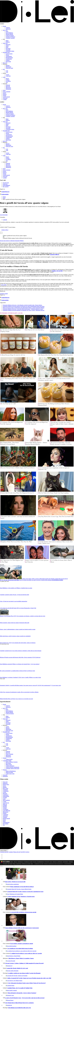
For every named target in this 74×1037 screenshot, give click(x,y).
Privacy (14, 863)
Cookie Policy (18, 863)
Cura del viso (6, 802)
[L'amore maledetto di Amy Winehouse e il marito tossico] (38, 894)
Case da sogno (9, 53)
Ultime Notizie (9, 759)
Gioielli (6, 293)
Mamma (8, 65)
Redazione (5, 776)
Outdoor (8, 60)
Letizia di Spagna (10, 35)
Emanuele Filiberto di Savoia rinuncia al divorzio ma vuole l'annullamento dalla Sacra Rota (23, 306)
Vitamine (5, 817)
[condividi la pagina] (1, 233)
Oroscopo (5, 98)
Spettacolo (8, 28)
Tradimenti (5, 789)
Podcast (4, 94)
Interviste (8, 86)
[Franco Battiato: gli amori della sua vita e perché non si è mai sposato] (38, 920)
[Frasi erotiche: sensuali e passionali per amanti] (38, 936)
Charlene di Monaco (10, 36)
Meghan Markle (9, 34)
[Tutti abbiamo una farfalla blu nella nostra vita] (38, 1005)
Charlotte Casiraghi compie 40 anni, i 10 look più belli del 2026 (14, 594)
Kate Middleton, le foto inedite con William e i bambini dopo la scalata (16, 588)
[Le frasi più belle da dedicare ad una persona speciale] (38, 904)
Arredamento (9, 56)
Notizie (4, 95)
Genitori (5, 808)
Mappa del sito (16, 852)
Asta (4, 240)
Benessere (8, 44)
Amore (7, 726)
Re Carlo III (5, 186)
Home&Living (6, 52)
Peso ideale (8, 763)
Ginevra (8, 240)
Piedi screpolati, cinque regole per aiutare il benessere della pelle (14, 622)
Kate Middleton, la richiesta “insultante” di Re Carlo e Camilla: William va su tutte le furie (20, 677)
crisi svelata (3, 284)
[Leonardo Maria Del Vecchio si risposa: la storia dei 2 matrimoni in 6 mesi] (38, 889)
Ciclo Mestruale (6, 810)
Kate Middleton (9, 32)
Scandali (5, 797)
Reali (7, 31)
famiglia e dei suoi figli (57, 270)
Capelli (4, 801)
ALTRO (2, 102)
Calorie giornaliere (10, 765)
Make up (5, 804)
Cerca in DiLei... (4, 850)
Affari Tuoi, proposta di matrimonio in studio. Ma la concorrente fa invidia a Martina (19, 692)
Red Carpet (5, 788)
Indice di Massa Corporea (11, 762)
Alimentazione (6, 822)
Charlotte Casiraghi (10, 38)
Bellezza (8, 42)
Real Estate (8, 61)
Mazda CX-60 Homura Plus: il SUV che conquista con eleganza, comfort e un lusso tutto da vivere (22, 616)
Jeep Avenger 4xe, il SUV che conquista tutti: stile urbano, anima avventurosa (17, 642)
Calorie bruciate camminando (12, 767)
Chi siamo (5, 863)
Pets (4, 69)
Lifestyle (8, 27)
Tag (4, 825)
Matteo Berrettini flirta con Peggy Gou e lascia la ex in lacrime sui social (16, 698)
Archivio (27, 852)
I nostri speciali (6, 96)
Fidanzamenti (6, 796)
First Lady (5, 781)
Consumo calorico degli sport (12, 768)
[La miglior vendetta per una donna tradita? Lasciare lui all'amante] (38, 970)
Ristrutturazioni (9, 57)
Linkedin (5, 219)
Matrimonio (8, 66)
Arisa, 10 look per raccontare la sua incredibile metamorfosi (13, 601)
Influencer (5, 783)
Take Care (5, 43)
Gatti (7, 72)
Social (4, 785)
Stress (4, 821)
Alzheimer (5, 815)
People (4, 26)
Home (4, 196)
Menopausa (5, 812)
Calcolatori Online (10, 51)
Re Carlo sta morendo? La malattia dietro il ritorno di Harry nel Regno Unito (17, 670)
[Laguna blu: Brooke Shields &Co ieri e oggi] (38, 965)
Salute (7, 45)
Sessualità (8, 49)
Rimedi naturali (6, 818)
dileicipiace (8, 87)
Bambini (5, 806)
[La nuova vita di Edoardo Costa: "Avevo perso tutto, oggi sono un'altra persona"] (38, 995)
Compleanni (5, 791)
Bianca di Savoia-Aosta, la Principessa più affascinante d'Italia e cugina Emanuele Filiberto (23, 307)
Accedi (2, 23)
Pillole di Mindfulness (11, 771)
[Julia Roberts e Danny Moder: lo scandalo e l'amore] (38, 956)
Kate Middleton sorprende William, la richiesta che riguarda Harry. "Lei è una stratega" (20, 664)
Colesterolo (5, 814)
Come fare (8, 76)
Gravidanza (5, 809)
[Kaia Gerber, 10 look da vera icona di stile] (38, 874)
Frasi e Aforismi (6, 91)
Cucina (7, 74)
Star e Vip (5, 30)
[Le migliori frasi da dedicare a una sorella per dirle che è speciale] (38, 951)
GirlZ (4, 77)
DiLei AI (5, 62)
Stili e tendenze (6, 800)
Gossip (4, 792)
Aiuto (32, 863)
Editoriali (8, 85)
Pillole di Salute (9, 772)
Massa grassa (9, 764)
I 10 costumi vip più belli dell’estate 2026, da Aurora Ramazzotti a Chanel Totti (18, 608)
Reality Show (6, 784)
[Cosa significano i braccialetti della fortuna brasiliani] (38, 946)
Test (7, 82)
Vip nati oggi (6, 182)
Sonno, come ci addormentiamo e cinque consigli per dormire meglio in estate (17, 629)
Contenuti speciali (4, 852)
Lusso (4, 798)
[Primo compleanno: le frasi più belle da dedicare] (38, 884)
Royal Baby (5, 823)
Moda (7, 40)
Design (7, 55)
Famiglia (2, 293)
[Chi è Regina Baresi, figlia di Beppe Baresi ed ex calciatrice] (38, 1000)
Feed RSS (22, 852)
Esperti (4, 93)
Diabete (4, 813)
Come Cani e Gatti (10, 773)
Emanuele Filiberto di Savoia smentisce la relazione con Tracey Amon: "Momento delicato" (24, 310)
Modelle (5, 787)
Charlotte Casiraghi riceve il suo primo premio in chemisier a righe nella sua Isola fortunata (20, 650)
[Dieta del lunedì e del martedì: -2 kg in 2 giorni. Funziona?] (38, 990)
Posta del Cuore (9, 68)
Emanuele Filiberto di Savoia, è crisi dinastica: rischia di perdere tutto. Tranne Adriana (22, 305)
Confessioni (5, 795)
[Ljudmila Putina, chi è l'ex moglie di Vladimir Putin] (38, 985)
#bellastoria (8, 89)
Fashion (7, 79)
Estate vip (5, 184)
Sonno (4, 819)
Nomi (4, 90)
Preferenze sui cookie (26, 863)
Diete (7, 47)
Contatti (5, 99)
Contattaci (10, 852)
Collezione (12, 240)
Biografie (5, 793)
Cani (7, 70)
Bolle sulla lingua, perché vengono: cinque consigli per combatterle (15, 636)
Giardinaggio (9, 59)
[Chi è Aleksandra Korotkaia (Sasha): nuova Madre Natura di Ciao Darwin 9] (38, 980)
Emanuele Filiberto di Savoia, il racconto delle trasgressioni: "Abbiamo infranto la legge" (23, 309)
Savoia (1, 240)
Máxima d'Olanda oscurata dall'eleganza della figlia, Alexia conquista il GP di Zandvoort (20, 657)
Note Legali (10, 863)
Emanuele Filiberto (19, 240)
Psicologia (8, 48)
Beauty (7, 78)
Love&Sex (8, 81)
